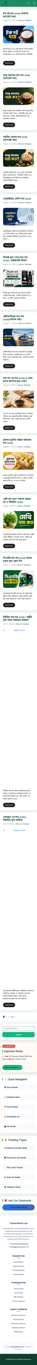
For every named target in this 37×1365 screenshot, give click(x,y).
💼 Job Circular (10, 1126)
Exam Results (19, 1262)
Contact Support (18, 1301)
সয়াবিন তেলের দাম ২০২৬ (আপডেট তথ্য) (15, 138)
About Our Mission (18, 1315)
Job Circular (18, 1293)
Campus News (18, 1274)
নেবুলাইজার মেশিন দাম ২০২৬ (17, 198)
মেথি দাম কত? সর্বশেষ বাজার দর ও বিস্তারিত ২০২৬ (17, 500)
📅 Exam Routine (11, 1107)
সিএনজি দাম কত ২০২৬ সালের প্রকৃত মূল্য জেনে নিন (17, 559)
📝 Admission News (12, 1097)
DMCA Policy (18, 1332)
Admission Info (18, 1266)
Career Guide (18, 1288)
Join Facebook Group (18, 1207)
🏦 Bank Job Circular (12, 1177)
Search (18, 1035)
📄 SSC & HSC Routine (13, 1167)
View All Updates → (12, 1067)
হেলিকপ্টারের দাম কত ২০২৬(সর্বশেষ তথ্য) (13, 318)
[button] (28, 3)
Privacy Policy (18, 1319)
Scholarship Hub (18, 1270)
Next (13, 1017)
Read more (9, 63)
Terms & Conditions (18, 1323)
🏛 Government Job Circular (15, 1158)
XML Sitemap (18, 1297)
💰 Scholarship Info (12, 1117)
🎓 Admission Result (12, 1187)
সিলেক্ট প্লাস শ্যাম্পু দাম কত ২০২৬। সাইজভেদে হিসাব (15, 259)
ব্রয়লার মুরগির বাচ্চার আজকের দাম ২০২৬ (17, 441)
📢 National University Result (15, 1148)
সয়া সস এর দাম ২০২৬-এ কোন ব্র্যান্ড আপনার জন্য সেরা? (17, 380)
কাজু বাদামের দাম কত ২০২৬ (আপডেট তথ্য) (16, 77)
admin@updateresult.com (19, 1247)
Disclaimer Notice (18, 1328)
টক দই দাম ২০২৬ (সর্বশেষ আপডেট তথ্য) (15, 15)
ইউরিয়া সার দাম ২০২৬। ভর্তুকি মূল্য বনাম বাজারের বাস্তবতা (17, 618)
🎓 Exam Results (11, 1087)
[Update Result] (6, 3)
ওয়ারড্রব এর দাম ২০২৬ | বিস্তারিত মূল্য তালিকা (15, 818)
